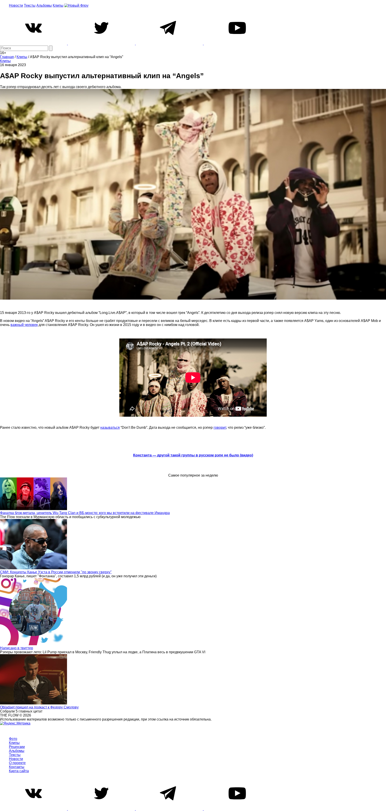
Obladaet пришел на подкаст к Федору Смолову (39, 707)
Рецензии (17, 747)
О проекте (17, 763)
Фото (13, 739)
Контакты (16, 767)
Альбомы (44, 5)
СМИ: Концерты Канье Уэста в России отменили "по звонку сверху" (56, 572)
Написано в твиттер (16, 648)
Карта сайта (19, 771)
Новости (16, 5)
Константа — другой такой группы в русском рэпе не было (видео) (193, 455)
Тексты (30, 5)
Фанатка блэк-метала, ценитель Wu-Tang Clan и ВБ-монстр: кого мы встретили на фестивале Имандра (85, 513)
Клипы (58, 5)
